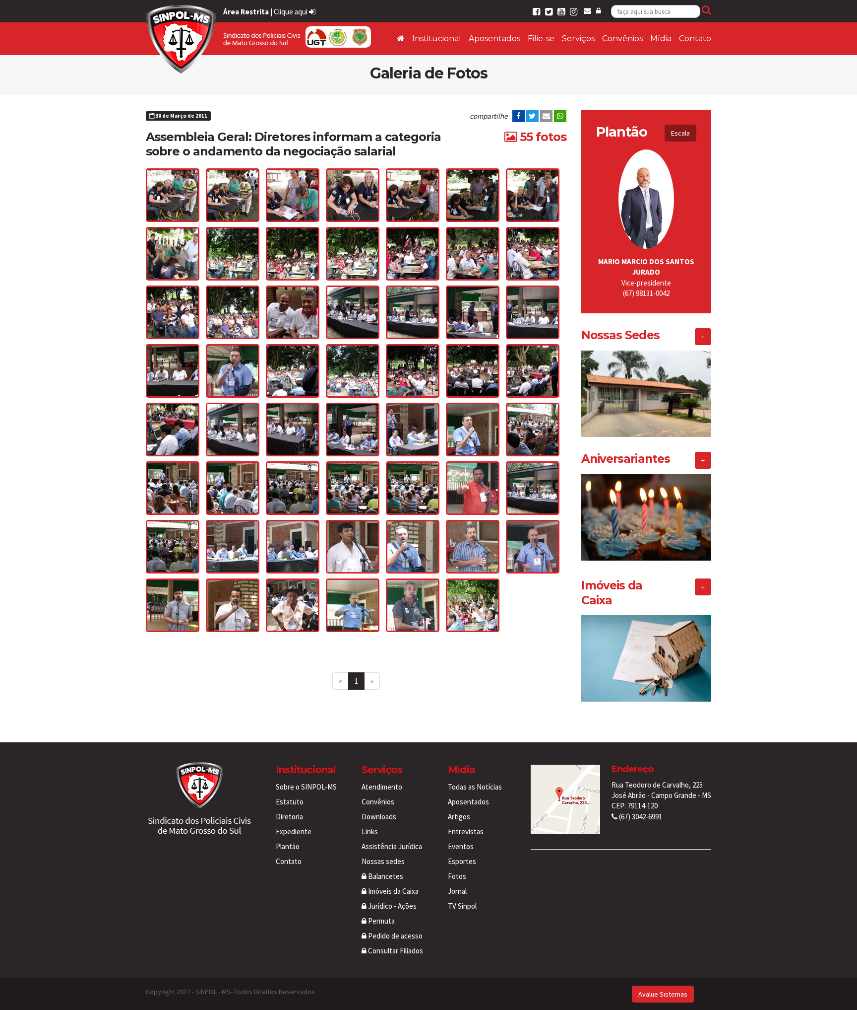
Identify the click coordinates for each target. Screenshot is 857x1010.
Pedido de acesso (395, 935)
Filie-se (541, 38)
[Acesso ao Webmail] (587, 10)
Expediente (293, 831)
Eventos (461, 846)
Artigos (459, 816)
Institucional (436, 38)
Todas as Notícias (475, 787)
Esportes (462, 861)
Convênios (622, 38)
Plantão (288, 846)
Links (370, 831)
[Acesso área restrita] (598, 10)
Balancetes (385, 876)
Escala (680, 133)
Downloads (379, 816)
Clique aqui (291, 11)
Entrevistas (466, 831)
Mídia (661, 38)
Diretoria (289, 816)
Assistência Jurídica (392, 846)
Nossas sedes (383, 861)
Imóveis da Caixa (393, 891)
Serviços (578, 38)
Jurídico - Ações (392, 906)
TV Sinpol (462, 906)
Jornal (457, 891)
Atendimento (382, 787)
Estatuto (290, 801)
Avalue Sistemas (662, 994)
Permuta (381, 921)
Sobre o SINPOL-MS (306, 787)
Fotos (457, 876)
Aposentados (494, 38)
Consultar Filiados (395, 950)
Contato (695, 38)
